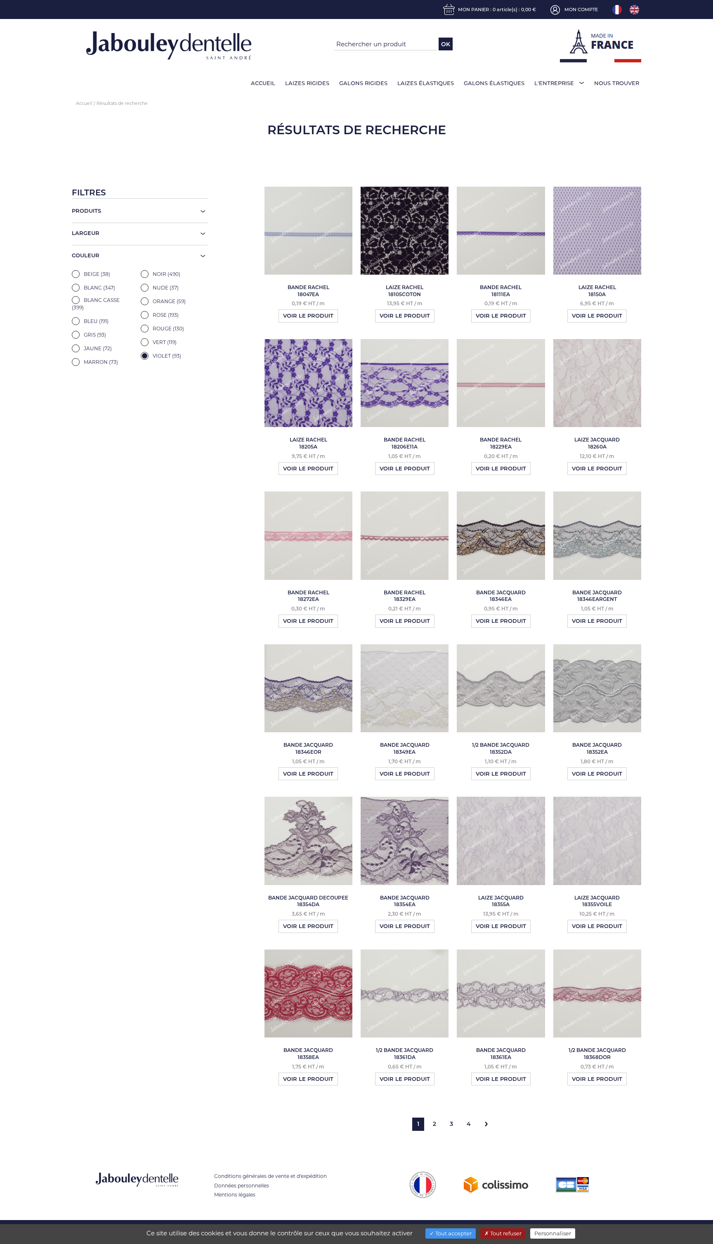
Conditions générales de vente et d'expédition (270, 1176)
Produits (86, 210)
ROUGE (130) (167, 328)
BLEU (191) (96, 321)
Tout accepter (453, 1233)
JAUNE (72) (97, 348)
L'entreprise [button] (554, 83)
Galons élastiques (494, 83)
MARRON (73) (100, 362)
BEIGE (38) (96, 274)
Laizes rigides (307, 83)
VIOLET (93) (166, 356)
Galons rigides (363, 83)
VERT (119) (164, 342)
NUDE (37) (165, 288)
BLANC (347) (99, 288)
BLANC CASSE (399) (96, 304)
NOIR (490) (165, 274)
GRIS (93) (94, 335)
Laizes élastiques (425, 83)
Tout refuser (505, 1233)
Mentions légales (234, 1195)
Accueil (263, 83)
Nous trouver (616, 83)
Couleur (85, 255)
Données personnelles (241, 1185)
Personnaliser (552, 1233)
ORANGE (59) (168, 301)
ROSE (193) (165, 315)
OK (445, 44)
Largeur (85, 233)
